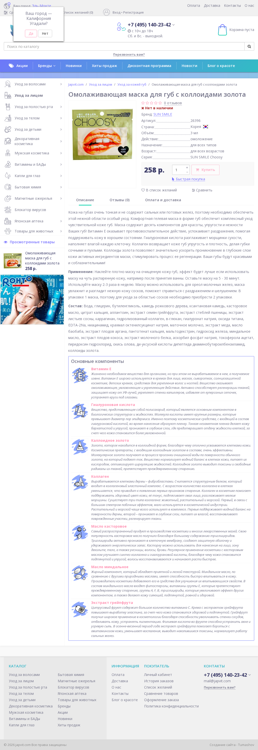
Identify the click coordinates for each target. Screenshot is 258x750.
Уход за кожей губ (131, 84)
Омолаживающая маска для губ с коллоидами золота (42, 258)
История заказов (159, 680)
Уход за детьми (28, 129)
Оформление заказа (161, 699)
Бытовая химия (28, 187)
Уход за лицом (29, 95)
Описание (85, 199)
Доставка (212, 5)
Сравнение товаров (161, 693)
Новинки (74, 65)
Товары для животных (34, 231)
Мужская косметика (32, 153)
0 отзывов (173, 102)
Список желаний (158, 687)
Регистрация (133, 12)
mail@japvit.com (217, 680)
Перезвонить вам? (129, 54)
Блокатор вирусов (30, 209)
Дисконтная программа (149, 65)
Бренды (45, 65)
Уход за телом (27, 118)
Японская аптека (29, 221)
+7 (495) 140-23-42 (149, 24)
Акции (22, 65)
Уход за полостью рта (34, 106)
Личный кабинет (158, 674)
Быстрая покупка (190, 179)
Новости (189, 65)
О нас (249, 5)
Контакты (232, 5)
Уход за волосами (30, 84)
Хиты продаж (104, 65)
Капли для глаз (27, 175)
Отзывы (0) (120, 199)
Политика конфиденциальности (171, 706)
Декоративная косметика (27, 141)
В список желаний (161, 190)
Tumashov (246, 744)
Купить (208, 169)
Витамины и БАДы (30, 164)
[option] (102, 134)
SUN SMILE (162, 114)
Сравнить (203, 190)
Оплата (193, 5)
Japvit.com (76, 84)
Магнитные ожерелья (33, 198)
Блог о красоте (221, 65)
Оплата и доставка (163, 199)
